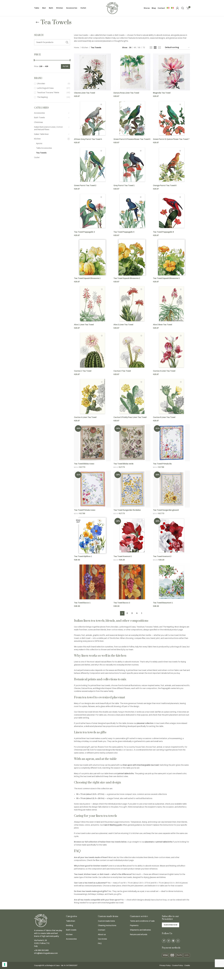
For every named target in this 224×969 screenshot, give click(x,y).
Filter (65, 66)
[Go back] (37, 22)
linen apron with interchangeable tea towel (141, 765)
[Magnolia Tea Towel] (171, 72)
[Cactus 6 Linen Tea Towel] (171, 396)
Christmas (38, 122)
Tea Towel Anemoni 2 (162, 556)
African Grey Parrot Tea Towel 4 (88, 139)
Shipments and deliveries (140, 930)
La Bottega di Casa (45, 88)
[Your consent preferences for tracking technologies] (4, 964)
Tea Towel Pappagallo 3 (84, 232)
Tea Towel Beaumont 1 (163, 603)
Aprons (39, 143)
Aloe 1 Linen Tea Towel (84, 325)
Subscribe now (170, 925)
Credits (187, 965)
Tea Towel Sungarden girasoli (166, 510)
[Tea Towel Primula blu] (171, 442)
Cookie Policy (177, 965)
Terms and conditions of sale (142, 921)
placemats (149, 842)
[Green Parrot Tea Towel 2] (92, 164)
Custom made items (106, 921)
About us (102, 934)
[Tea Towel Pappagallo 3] (92, 211)
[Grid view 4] (159, 47)
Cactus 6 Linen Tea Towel (164, 417)
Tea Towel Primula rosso (84, 510)
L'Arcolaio (41, 84)
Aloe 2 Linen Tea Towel (123, 325)
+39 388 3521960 (41, 950)
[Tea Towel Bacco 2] (132, 581)
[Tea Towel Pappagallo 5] (132, 211)
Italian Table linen (41, 134)
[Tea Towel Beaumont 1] (171, 581)
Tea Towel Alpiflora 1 (83, 556)
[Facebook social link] (164, 941)
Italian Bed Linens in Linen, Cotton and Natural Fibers (48, 128)
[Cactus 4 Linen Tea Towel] (92, 396)
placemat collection (145, 723)
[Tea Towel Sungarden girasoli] (171, 489)
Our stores (102, 939)
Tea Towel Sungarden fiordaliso (127, 510)
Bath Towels (39, 118)
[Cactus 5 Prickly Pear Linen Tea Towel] (132, 396)
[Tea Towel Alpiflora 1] (92, 535)
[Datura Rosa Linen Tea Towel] (132, 72)
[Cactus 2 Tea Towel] (132, 350)
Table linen (70, 921)
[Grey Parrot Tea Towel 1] (132, 164)
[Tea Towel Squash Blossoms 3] (171, 257)
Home (76, 48)
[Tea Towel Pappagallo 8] (171, 211)
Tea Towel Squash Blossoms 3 (166, 278)
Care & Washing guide (112, 825)
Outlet (37, 157)
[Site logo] (112, 8)
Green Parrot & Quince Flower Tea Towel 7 (171, 139)
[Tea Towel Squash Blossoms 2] (132, 257)
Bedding (69, 925)
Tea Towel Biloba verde (123, 464)
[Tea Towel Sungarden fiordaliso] (132, 489)
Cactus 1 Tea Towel (82, 371)
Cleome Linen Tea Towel (84, 93)
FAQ (100, 943)
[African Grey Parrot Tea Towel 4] (92, 118)
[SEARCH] (67, 42)
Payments (134, 925)
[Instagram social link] (169, 941)
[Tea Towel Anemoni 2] (171, 535)
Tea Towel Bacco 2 (122, 603)
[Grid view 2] (151, 47)
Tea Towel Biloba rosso (84, 464)
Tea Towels (41, 153)
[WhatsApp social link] (178, 941)
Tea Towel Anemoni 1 (123, 556)
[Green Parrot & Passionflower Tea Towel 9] (132, 118)
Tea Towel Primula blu (162, 464)
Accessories (39, 113)
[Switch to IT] (168, 8)
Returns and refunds (138, 934)
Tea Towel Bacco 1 (82, 603)
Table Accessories (44, 148)
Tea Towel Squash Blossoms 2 (127, 278)
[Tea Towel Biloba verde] (132, 442)
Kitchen (37, 139)
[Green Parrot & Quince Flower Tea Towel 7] (171, 118)
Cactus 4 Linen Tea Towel (85, 417)
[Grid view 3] (155, 47)
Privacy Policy (165, 965)
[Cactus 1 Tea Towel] (92, 350)
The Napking (42, 97)
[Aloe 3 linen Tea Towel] (171, 303)
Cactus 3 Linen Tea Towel (164, 371)
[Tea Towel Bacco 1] (92, 581)
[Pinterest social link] (173, 941)
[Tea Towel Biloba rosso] (92, 442)
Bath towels (71, 930)
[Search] (182, 8)
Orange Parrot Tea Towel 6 (164, 185)
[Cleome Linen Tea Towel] (92, 72)
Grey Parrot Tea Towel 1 (124, 185)
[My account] (177, 8)
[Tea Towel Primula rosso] (92, 489)
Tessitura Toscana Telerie (48, 93)
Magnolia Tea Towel (161, 93)
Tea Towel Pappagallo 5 (124, 232)
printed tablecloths (126, 774)
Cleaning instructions (107, 925)
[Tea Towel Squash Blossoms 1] (92, 257)
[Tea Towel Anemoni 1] (132, 535)
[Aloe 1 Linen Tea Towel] (92, 303)
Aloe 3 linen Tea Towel (162, 325)
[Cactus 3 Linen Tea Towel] (171, 350)
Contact (101, 930)
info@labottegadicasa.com (46, 953)
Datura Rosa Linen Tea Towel (126, 93)
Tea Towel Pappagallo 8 (163, 232)
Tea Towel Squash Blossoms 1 (87, 278)
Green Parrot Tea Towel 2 (85, 185)
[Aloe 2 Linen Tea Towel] (132, 303)
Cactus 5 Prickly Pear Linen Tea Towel (130, 417)
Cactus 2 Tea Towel (122, 371)
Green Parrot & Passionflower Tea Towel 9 (132, 139)
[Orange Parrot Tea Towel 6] (171, 164)
